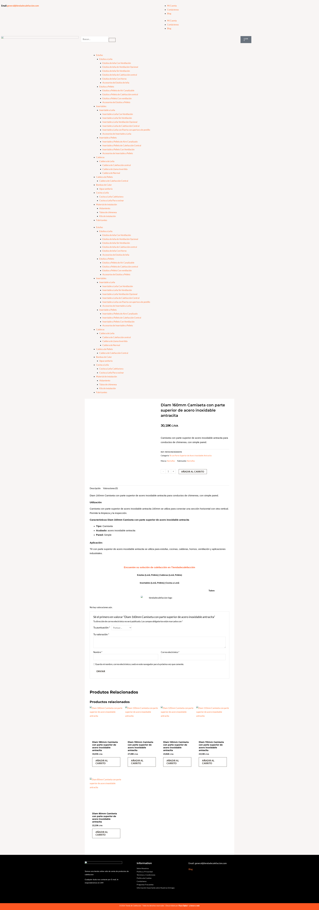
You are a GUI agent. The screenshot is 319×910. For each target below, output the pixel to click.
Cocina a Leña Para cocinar (111, 200)
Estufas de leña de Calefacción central (119, 74)
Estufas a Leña (105, 59)
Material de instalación (106, 204)
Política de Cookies (144, 878)
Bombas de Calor (104, 184)
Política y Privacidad (145, 872)
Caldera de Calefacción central (116, 165)
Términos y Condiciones (146, 875)
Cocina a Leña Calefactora (111, 196)
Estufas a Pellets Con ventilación (117, 98)
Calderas (100, 157)
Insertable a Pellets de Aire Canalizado (120, 141)
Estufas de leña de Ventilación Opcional (120, 67)
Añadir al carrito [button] (102, 762)
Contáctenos (173, 9)
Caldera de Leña (106, 161)
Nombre (97, 652)
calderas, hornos (188, 549)
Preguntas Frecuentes (145, 884)
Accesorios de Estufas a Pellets (116, 102)
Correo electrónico (170, 652)
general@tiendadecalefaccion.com (23, 5)
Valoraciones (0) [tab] (110, 488)
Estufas (99, 55)
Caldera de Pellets (104, 177)
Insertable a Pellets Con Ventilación (118, 149)
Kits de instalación (107, 216)
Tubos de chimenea (108, 212)
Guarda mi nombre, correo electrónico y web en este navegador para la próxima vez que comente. (139, 664)
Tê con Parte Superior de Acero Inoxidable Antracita (190, 455)
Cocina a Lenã (172, 583)
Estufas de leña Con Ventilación (116, 63)
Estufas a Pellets (106, 86)
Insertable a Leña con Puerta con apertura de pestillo (126, 129)
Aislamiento (104, 208)
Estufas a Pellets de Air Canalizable (118, 90)
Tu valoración (101, 634)
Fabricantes (101, 220)
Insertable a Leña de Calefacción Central (120, 126)
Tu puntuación (101, 627)
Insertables (101, 106)
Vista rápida (106, 736)
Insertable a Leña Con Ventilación (117, 114)
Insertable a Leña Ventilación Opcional (119, 122)
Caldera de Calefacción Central (113, 181)
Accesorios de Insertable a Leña (116, 133)
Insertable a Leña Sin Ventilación (117, 118)
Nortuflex (171, 461)
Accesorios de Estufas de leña (115, 82)
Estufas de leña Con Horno (114, 78)
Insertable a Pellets (108, 137)
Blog (169, 13)
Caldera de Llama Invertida (114, 169)
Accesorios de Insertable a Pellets (117, 153)
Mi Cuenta (172, 5)
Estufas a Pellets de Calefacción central (120, 94)
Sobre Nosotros (143, 868)
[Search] (112, 40)
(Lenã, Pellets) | (158, 583)
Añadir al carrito (192, 471)
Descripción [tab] (95, 488)
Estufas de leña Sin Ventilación (116, 71)
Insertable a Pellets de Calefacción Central (121, 145)
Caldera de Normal (111, 173)
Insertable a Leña (107, 110)
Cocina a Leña (102, 192)
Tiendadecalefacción (183, 567)
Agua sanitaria (106, 188)
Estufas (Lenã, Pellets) (147, 575)
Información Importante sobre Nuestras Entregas (156, 888)
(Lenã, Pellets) (175, 575)
